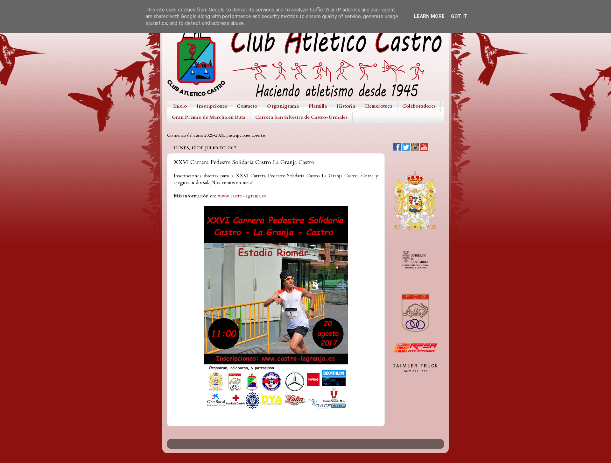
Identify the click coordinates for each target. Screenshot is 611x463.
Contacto (247, 106)
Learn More (429, 16)
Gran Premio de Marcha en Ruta (208, 117)
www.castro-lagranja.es (242, 196)
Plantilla (318, 106)
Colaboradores (419, 106)
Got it (459, 16)
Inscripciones (212, 106)
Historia (346, 106)
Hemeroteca (378, 106)
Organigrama (283, 106)
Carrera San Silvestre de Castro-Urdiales (301, 117)
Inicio (180, 106)
